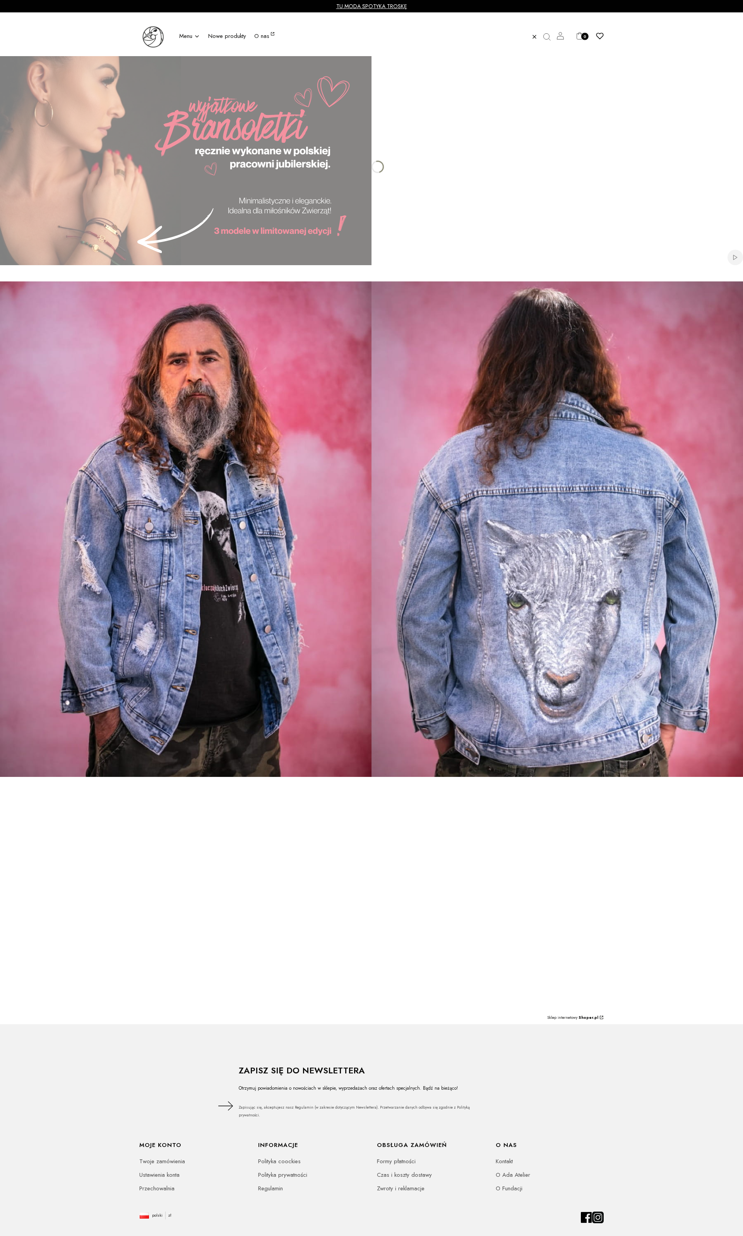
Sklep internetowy (572, 1017)
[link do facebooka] (586, 1221)
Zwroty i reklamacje (401, 1188)
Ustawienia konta (159, 1175)
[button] (550, 36)
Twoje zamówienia (162, 1161)
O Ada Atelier (513, 1175)
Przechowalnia (157, 1188)
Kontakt (504, 1161)
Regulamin (270, 1188)
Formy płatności (396, 1161)
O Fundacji (509, 1188)
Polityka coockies (279, 1161)
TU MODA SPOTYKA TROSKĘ (371, 6)
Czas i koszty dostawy (404, 1175)
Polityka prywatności (282, 1175)
